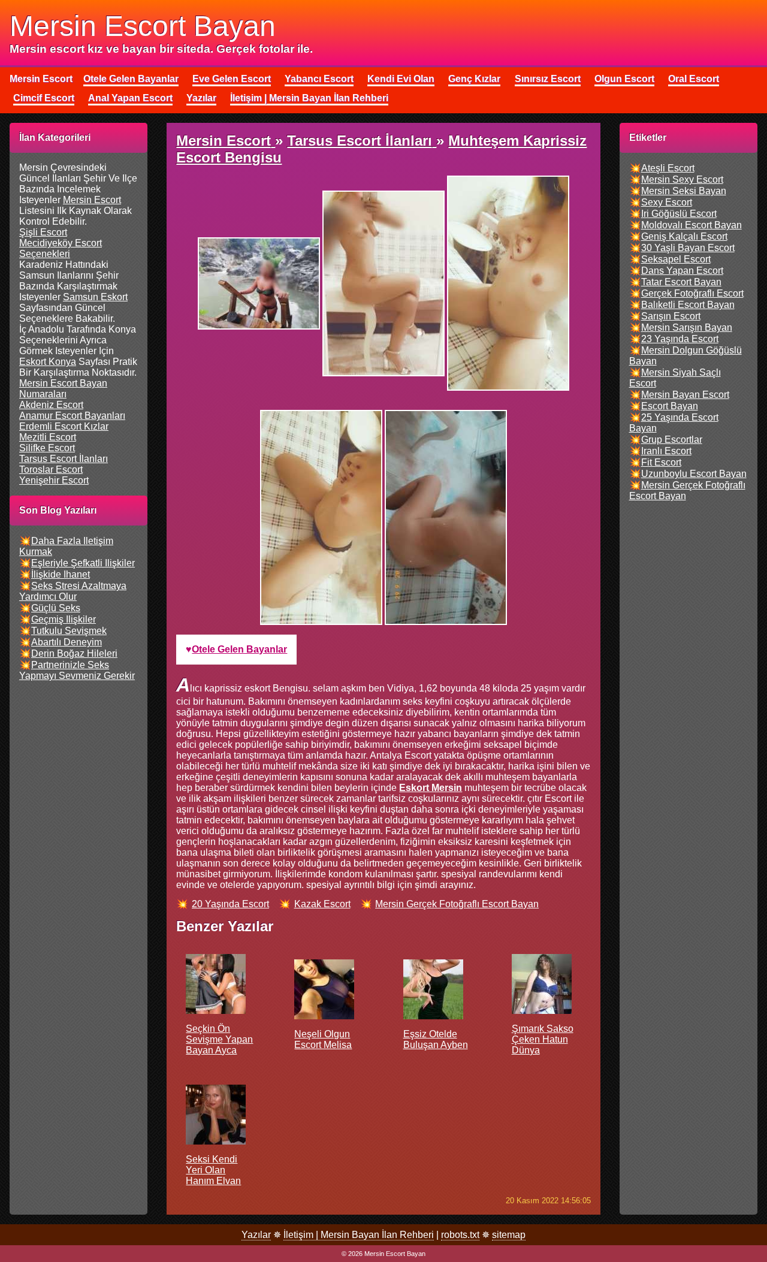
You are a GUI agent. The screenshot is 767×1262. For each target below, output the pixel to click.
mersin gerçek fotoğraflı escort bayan (457, 904)
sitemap (509, 1235)
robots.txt (460, 1235)
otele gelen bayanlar (239, 649)
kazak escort (322, 904)
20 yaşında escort (230, 904)
